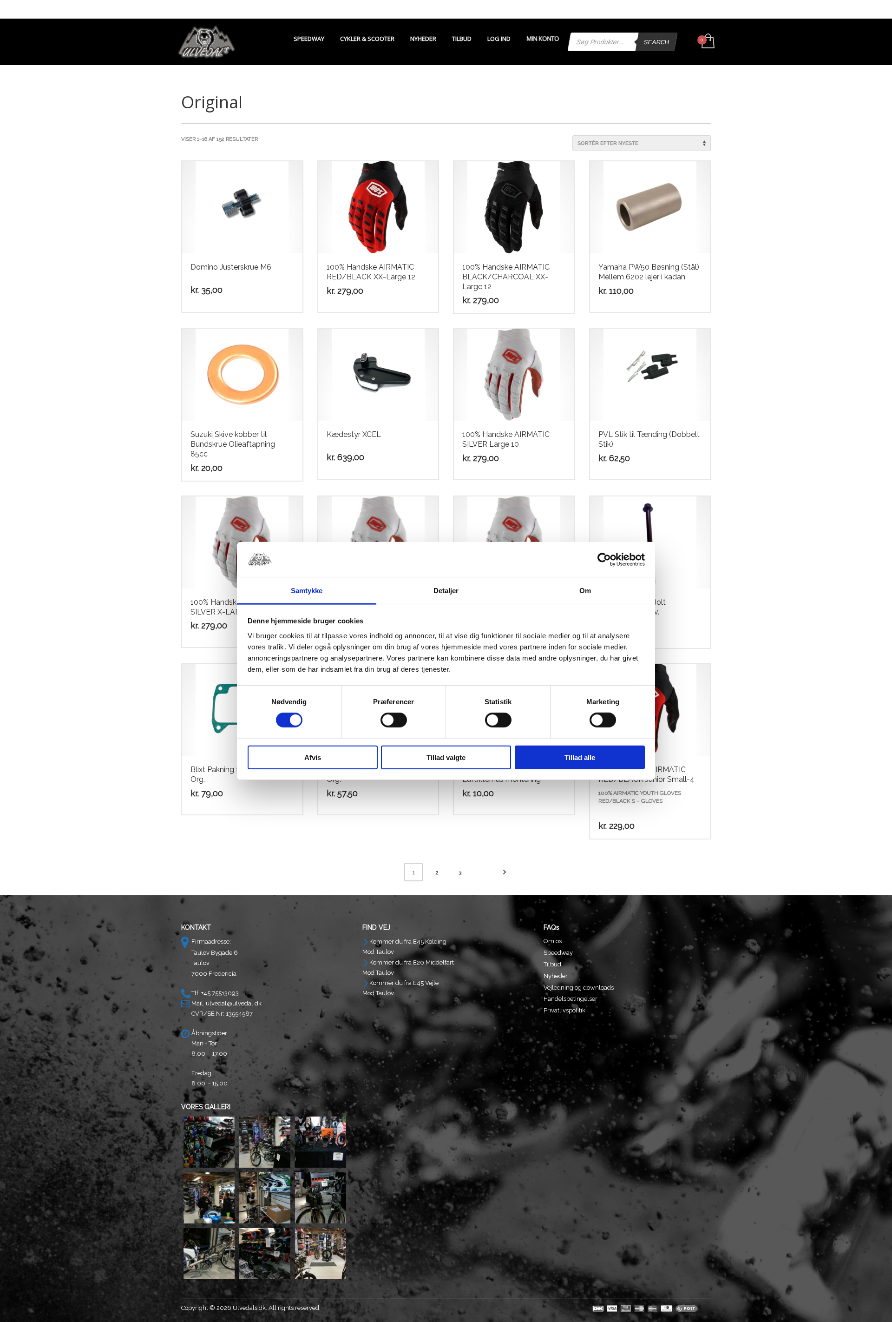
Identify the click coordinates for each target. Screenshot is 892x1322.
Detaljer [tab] (446, 591)
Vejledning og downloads (579, 987)
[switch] (393, 720)
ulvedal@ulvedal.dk (234, 1003)
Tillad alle (579, 757)
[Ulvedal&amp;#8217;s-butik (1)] (209, 1142)
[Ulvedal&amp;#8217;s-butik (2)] (264, 1142)
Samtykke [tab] (307, 591)
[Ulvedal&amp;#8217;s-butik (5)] (264, 1197)
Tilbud (552, 964)
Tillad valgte (446, 757)
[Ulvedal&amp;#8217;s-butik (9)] (320, 1253)
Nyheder (556, 975)
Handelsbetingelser (570, 998)
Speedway (558, 952)
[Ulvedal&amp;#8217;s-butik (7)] (209, 1253)
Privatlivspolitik (564, 1010)
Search (656, 42)
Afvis (312, 757)
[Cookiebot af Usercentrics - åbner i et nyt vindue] (604, 560)
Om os (553, 941)
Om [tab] (585, 591)
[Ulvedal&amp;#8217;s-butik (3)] (320, 1142)
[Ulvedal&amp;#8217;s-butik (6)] (320, 1197)
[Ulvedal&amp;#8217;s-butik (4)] (209, 1197)
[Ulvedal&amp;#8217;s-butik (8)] (264, 1253)
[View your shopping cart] (707, 42)
